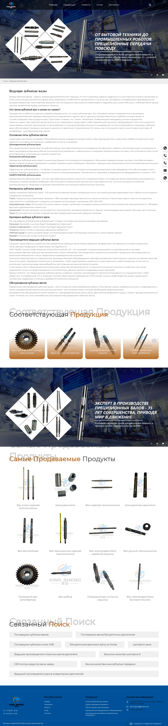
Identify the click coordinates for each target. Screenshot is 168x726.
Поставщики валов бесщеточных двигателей (108, 634)
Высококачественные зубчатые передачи (110, 664)
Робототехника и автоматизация (97, 707)
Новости (47, 707)
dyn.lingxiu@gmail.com (139, 707)
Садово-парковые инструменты (96, 704)
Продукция (48, 704)
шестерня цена (142, 644)
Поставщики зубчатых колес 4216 (34, 644)
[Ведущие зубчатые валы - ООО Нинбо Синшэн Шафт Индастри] (11, 4)
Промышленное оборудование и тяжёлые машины (103, 710)
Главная (6, 81)
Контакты (47, 713)
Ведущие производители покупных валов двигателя (45, 654)
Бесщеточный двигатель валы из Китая (93, 644)
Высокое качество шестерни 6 (122, 654)
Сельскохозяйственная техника (96, 701)
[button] (154, 341)
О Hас (46, 710)
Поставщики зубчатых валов (31, 634)
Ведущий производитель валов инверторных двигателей (49, 674)
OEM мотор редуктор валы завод (34, 664)
